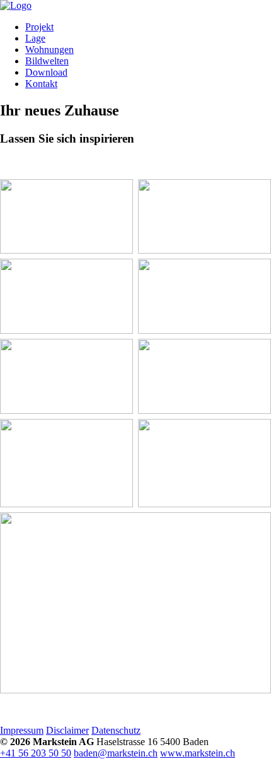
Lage (35, 38)
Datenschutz (116, 730)
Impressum (21, 730)
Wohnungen (49, 49)
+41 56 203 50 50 (35, 753)
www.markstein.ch (197, 753)
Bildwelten (47, 61)
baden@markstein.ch (116, 753)
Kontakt (41, 83)
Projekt (39, 26)
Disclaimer (67, 730)
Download (46, 72)
